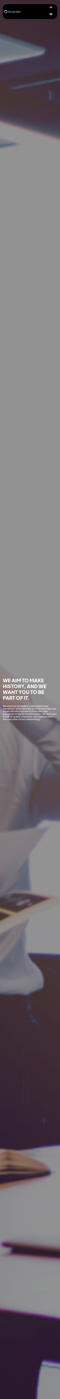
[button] (51, 14)
